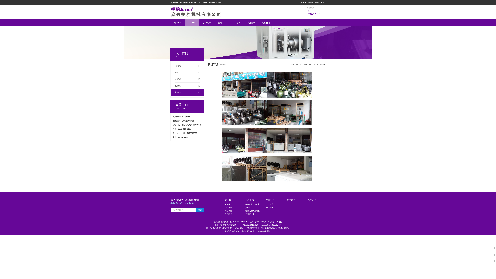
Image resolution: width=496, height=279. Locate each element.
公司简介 (178, 66)
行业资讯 (269, 208)
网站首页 (177, 23)
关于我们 (192, 23)
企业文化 (178, 73)
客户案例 (236, 23)
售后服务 (178, 86)
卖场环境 (178, 92)
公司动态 (269, 204)
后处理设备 (249, 214)
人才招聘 (251, 23)
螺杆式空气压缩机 (252, 204)
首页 (305, 64)
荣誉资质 (178, 79)
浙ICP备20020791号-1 (258, 222)
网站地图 (271, 222)
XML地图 (279, 222)
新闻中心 (222, 23)
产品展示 (207, 23)
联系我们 (266, 23)
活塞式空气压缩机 (252, 211)
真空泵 (248, 208)
